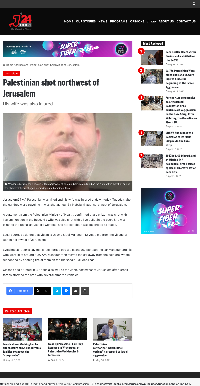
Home (68, 21)
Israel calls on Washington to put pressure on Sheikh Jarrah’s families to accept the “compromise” (22, 349)
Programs (118, 21)
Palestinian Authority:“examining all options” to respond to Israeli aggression (110, 349)
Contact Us (186, 21)
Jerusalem (21, 64)
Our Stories (86, 21)
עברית (151, 21)
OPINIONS (137, 21)
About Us (166, 21)
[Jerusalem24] (22, 21)
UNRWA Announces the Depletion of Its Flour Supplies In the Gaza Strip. (179, 139)
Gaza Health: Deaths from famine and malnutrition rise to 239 (181, 56)
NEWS (102, 21)
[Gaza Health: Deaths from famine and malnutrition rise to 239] (152, 57)
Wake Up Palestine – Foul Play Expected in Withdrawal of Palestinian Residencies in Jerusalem (65, 349)
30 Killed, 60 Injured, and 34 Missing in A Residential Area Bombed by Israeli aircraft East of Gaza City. (181, 164)
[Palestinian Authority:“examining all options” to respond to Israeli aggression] (112, 329)
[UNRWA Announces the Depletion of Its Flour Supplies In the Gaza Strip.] (152, 138)
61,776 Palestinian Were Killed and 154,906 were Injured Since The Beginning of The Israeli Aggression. (180, 79)
